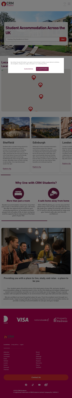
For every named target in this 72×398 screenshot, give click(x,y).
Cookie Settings (28, 68)
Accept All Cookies (42, 69)
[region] (36, 65)
